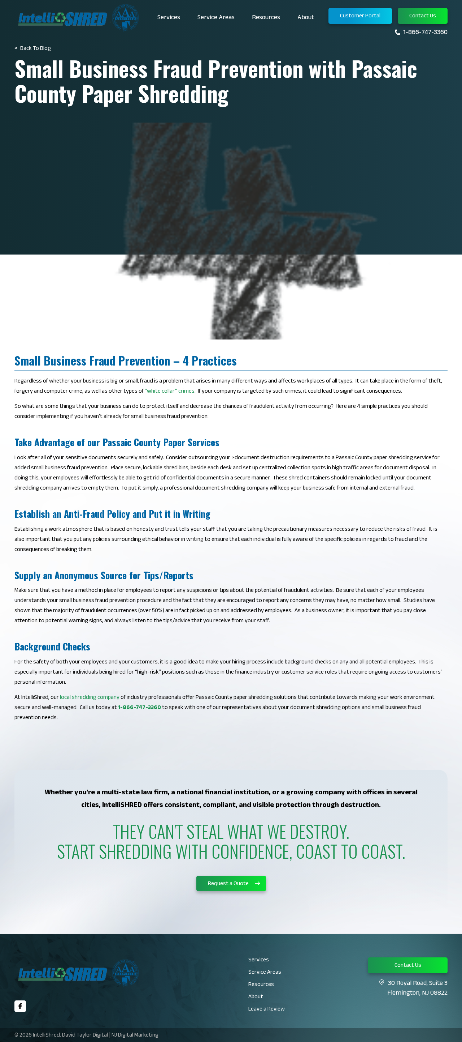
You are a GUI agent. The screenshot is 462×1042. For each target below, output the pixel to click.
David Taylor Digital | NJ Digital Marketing (110, 1036)
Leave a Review (266, 1010)
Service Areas (216, 18)
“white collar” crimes (170, 392)
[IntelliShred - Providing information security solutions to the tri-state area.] (77, 18)
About (305, 18)
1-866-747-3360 (425, 33)
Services (168, 18)
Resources (266, 18)
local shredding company (89, 698)
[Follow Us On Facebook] (20, 1006)
